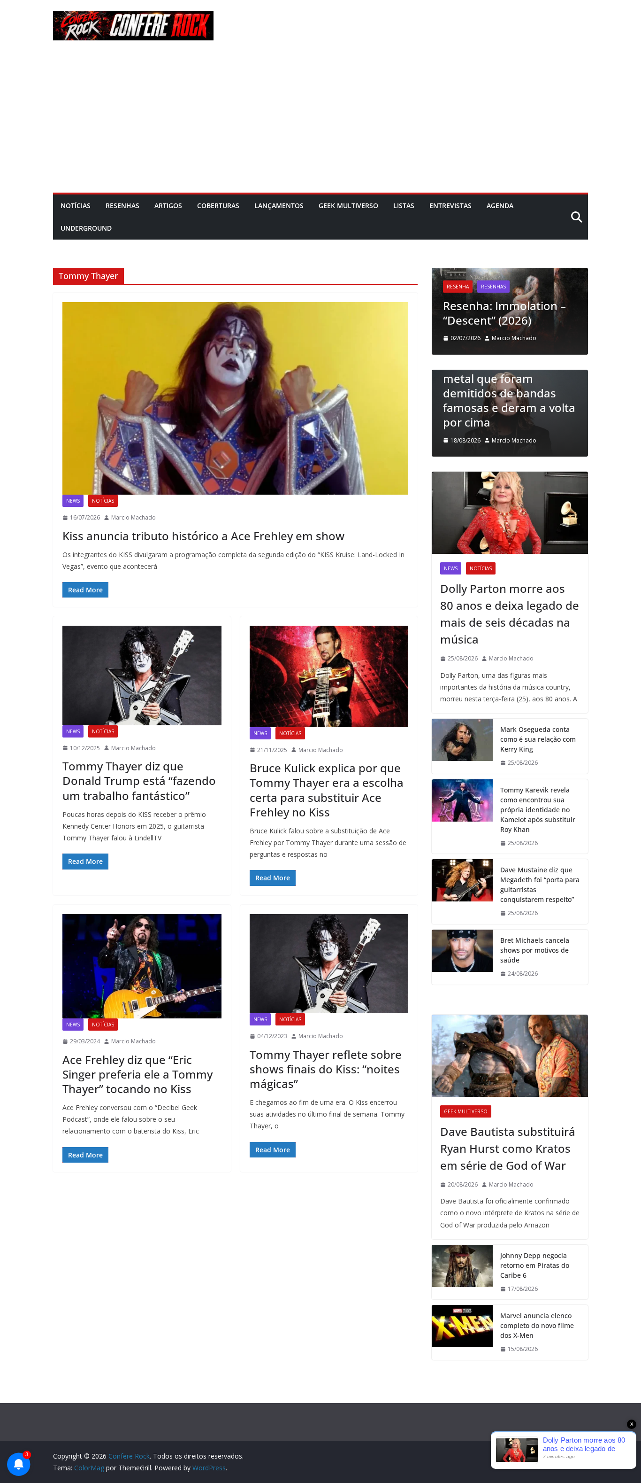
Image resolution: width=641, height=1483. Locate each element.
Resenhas (122, 205)
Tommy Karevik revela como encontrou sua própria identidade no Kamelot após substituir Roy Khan (537, 809)
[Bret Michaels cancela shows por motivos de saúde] (462, 957)
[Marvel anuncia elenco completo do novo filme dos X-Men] (462, 1332)
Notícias (76, 205)
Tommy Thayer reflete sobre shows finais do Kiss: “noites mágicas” (326, 1069)
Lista (460, 374)
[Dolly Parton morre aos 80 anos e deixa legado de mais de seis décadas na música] (510, 513)
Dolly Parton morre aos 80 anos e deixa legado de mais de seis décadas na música (509, 614)
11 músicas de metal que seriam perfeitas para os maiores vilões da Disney (518, 407)
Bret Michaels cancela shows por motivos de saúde (534, 950)
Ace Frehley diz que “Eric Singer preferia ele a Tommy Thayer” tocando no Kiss (137, 1074)
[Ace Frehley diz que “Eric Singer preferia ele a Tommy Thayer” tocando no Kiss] (141, 966)
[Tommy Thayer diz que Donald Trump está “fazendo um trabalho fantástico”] (141, 675)
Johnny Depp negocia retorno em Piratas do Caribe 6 (534, 1265)
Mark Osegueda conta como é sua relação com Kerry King (538, 739)
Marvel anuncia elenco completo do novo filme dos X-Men (537, 1325)
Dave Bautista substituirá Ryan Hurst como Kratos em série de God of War (507, 1148)
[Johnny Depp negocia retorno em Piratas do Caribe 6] (462, 1272)
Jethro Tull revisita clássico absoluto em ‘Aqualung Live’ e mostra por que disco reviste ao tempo (513, 291)
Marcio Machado (133, 517)
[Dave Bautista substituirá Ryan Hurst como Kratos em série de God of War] (510, 1056)
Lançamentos (279, 205)
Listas (403, 205)
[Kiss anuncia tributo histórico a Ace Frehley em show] (235, 398)
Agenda (500, 205)
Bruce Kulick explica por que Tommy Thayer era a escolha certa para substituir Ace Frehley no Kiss (327, 790)
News (73, 500)
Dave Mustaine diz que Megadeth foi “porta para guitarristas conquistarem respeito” (540, 884)
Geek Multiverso (348, 205)
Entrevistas (450, 205)
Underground (86, 228)
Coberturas (218, 205)
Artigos (168, 205)
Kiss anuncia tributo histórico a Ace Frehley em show (203, 536)
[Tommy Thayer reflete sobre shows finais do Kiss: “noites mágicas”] (329, 963)
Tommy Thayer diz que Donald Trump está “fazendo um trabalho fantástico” (139, 780)
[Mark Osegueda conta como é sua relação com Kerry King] (462, 746)
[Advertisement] (320, 122)
